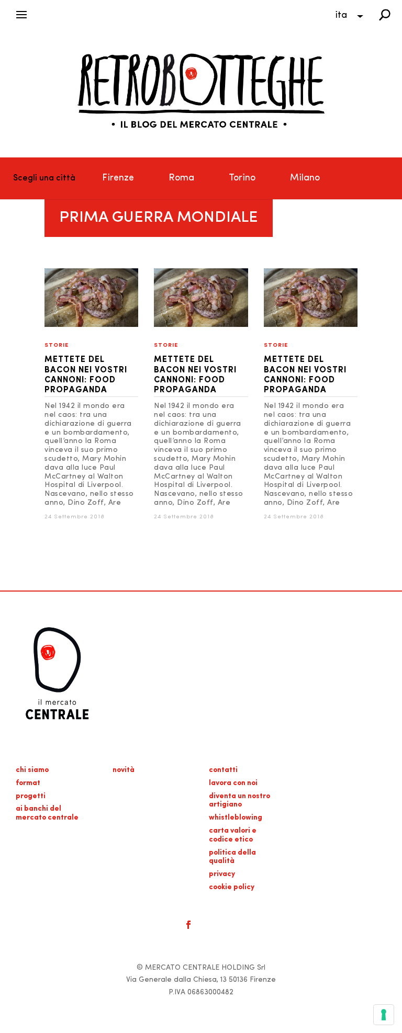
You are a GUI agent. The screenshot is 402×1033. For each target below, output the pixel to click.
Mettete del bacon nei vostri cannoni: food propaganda (85, 375)
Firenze (118, 178)
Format (28, 783)
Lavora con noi (233, 783)
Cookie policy (231, 887)
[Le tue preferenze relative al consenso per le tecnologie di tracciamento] (384, 1015)
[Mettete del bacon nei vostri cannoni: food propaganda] (91, 325)
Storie (56, 345)
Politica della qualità (232, 857)
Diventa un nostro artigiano (239, 800)
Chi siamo (32, 770)
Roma (181, 178)
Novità (124, 770)
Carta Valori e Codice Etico (232, 835)
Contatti (223, 770)
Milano (305, 178)
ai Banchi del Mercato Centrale (47, 813)
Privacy (222, 874)
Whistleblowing (235, 818)
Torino (242, 178)
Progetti (31, 796)
